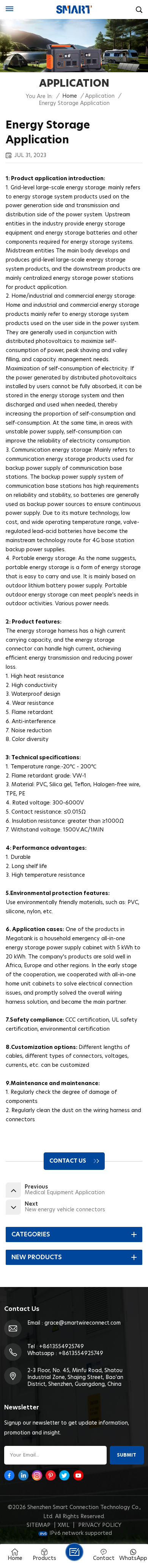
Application (100, 96)
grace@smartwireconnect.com (82, 1323)
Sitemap (38, 1525)
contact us (67, 1161)
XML (63, 1525)
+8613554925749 (61, 1346)
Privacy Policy (99, 1525)
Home (69, 96)
